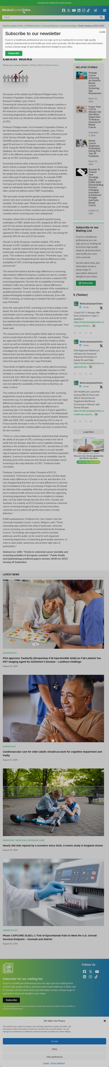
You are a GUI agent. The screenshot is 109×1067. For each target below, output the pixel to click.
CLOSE (102, 32)
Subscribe (13, 53)
